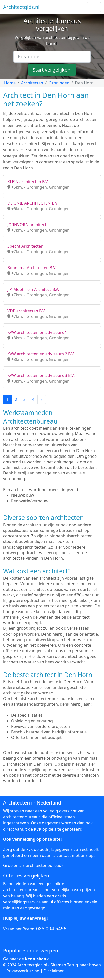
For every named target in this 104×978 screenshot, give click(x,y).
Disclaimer (54, 971)
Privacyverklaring (22, 971)
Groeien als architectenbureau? (33, 865)
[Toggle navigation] (94, 7)
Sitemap (58, 965)
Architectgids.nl (21, 7)
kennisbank (37, 959)
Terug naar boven (84, 965)
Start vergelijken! (52, 69)
